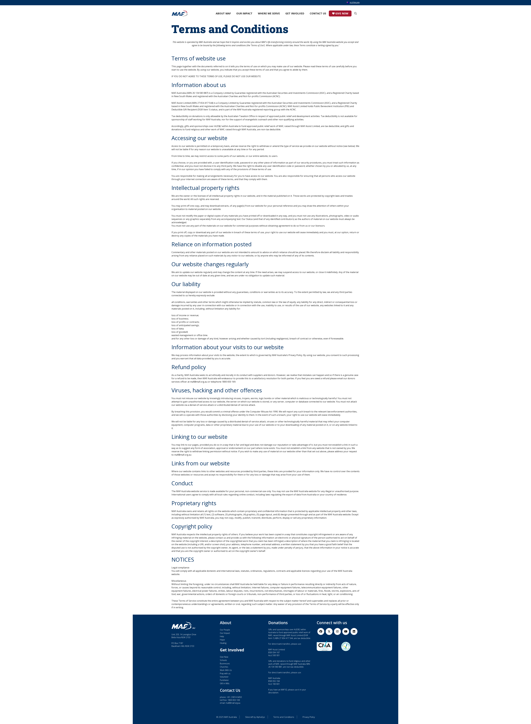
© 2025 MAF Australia (226, 717)
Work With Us (226, 670)
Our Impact (244, 13)
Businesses (225, 663)
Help (222, 636)
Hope (222, 639)
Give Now (341, 13)
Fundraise (224, 680)
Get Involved (294, 13)
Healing (223, 643)
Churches (224, 666)
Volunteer (224, 676)
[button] (356, 13)
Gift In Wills (224, 683)
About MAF (223, 13)
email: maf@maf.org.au (230, 703)
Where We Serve (269, 13)
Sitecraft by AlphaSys (255, 717)
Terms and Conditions (283, 717)
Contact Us (318, 13)
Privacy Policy (309, 717)
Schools (223, 660)
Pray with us (225, 673)
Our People (225, 629)
